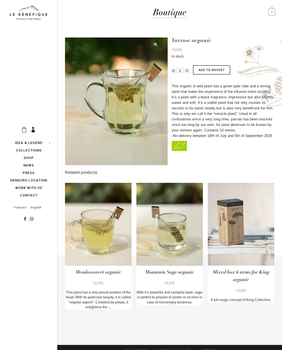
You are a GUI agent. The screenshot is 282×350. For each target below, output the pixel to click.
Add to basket (212, 70)
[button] (158, 44)
